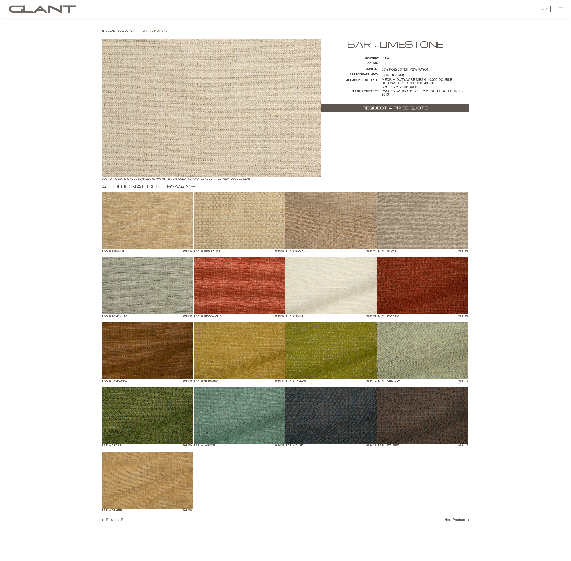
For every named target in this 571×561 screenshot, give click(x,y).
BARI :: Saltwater (115, 315)
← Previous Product (117, 519)
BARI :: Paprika (388, 315)
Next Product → (456, 519)
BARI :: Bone (294, 315)
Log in (544, 9)
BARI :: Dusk (294, 445)
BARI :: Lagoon (204, 445)
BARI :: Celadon (389, 380)
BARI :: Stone (386, 250)
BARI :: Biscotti (113, 250)
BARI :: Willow (296, 380)
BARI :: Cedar (111, 445)
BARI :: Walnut (388, 445)
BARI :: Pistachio (206, 380)
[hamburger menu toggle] (561, 9)
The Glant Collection (118, 30)
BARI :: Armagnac (115, 380)
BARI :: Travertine (207, 250)
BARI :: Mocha (296, 250)
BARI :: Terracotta (208, 315)
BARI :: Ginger (112, 510)
